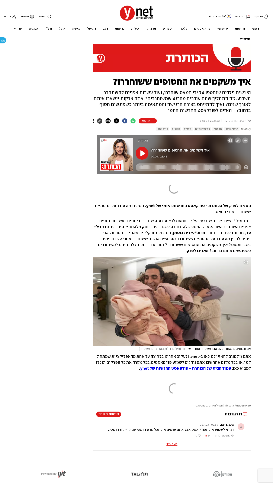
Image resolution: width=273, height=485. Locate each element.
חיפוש (42, 16)
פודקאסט (163, 129)
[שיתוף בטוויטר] (116, 120)
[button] (209, 16)
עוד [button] (19, 28)
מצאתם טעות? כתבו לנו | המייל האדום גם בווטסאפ (223, 406)
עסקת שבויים (202, 129)
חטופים (176, 129)
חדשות (245, 39)
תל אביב (216, 16)
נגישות (25, 16)
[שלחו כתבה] (108, 120)
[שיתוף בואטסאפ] (133, 120)
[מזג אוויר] (229, 18)
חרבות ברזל (232, 129)
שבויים (187, 129)
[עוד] (93, 120)
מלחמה (218, 129)
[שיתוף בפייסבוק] (124, 120)
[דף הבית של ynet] (136, 20)
